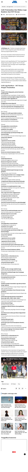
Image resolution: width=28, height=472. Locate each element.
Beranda (3, 6)
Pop (19, 384)
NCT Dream (13, 384)
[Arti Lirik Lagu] (14, 2)
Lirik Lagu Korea (10, 6)
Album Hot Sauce (5, 384)
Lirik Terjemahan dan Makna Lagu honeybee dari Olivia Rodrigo (6, 406)
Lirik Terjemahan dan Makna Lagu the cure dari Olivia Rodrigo (21, 432)
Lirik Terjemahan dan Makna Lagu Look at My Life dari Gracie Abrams (20, 406)
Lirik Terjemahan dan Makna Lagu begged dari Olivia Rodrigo (20, 419)
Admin (4, 14)
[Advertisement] (14, 462)
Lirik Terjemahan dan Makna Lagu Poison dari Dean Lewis (6, 419)
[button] (26, 2)
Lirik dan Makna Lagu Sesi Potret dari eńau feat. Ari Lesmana (6, 432)
